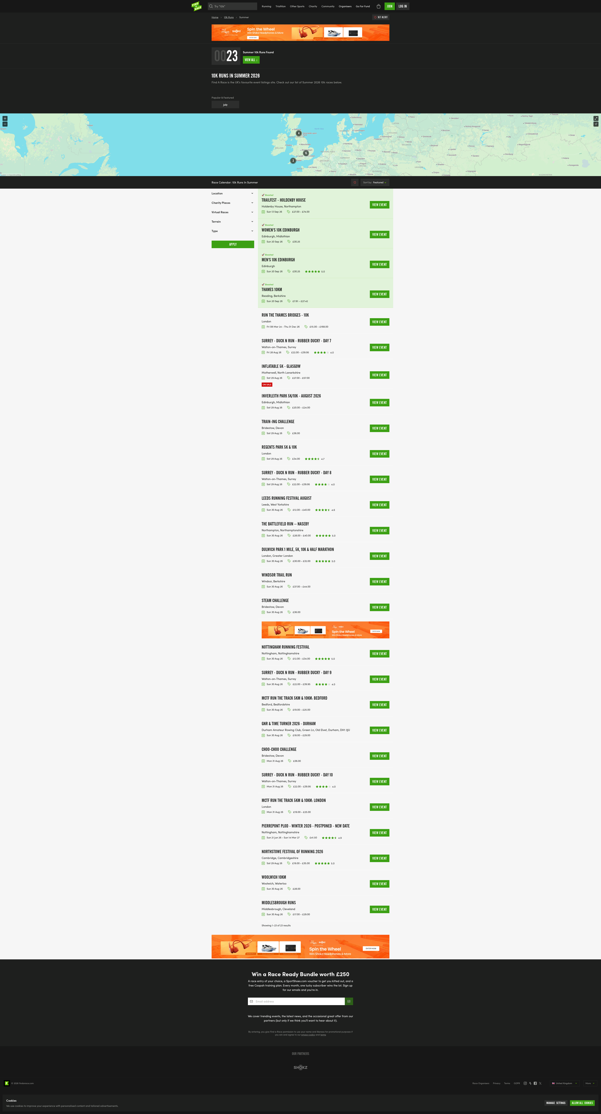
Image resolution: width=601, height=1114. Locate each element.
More (588, 1083)
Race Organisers (481, 1083)
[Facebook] (536, 1083)
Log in (403, 6)
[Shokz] (300, 1067)
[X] (541, 1083)
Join (389, 6)
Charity (313, 6)
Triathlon (281, 6)
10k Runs (229, 17)
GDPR (517, 1083)
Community (327, 6)
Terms (507, 1083)
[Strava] (531, 1083)
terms (323, 1034)
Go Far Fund (363, 6)
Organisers (345, 6)
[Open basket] (379, 6)
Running (266, 6)
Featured (373, 182)
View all (251, 60)
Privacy (496, 1083)
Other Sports (297, 6)
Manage (556, 1103)
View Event (379, 205)
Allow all (582, 1103)
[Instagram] (526, 1083)
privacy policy (308, 1034)
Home (215, 17)
